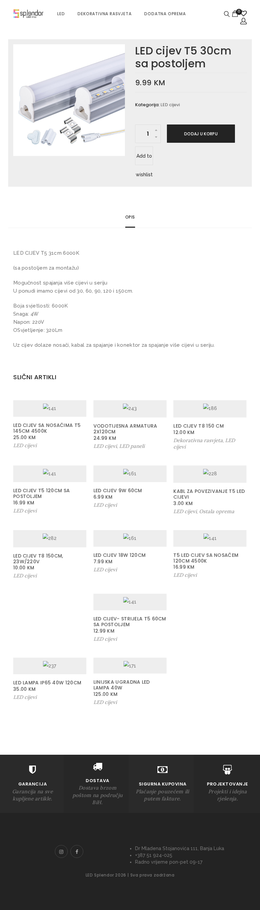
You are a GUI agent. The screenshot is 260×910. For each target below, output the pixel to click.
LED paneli (132, 446)
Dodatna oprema (165, 14)
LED (61, 14)
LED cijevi (170, 104)
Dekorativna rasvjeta (104, 14)
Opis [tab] (130, 217)
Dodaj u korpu (201, 134)
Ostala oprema (216, 511)
